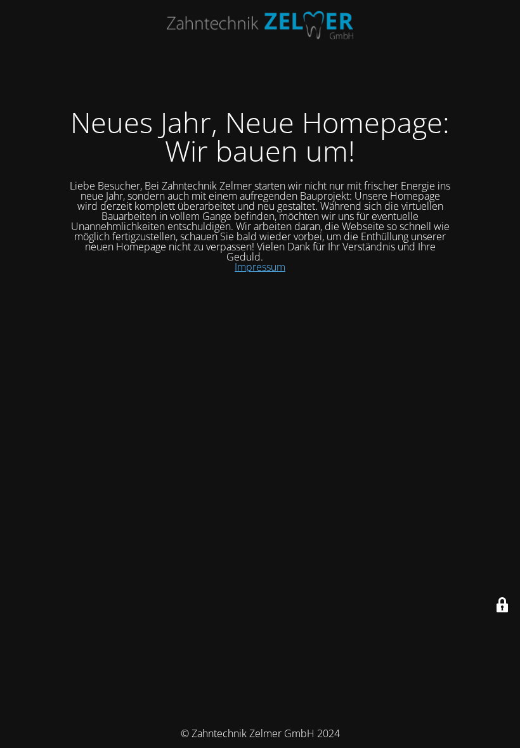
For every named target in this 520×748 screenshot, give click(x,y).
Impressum (260, 267)
